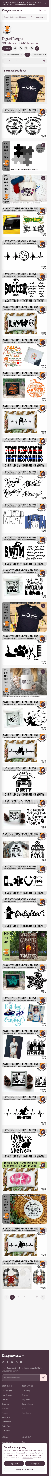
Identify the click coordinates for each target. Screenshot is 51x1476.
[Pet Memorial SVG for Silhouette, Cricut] (24, 814)
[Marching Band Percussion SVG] (24, 1044)
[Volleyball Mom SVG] (24, 518)
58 (37, 1297)
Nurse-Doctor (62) (40, 55)
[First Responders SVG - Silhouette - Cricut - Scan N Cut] (24, 452)
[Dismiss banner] (45, 3)
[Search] (31, 17)
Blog (23, 1408)
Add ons (5, 1408)
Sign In (24, 1442)
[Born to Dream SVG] (24, 485)
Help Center (26, 1413)
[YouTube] (21, 1362)
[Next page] (42, 1297)
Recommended (13, 55)
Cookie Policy (28, 1458)
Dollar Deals (6, 1426)
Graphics (5, 1404)
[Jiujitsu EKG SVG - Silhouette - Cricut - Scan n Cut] (24, 1110)
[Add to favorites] (41, 79)
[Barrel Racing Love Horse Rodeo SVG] (24, 320)
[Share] (37, 48)
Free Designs (7, 1391)
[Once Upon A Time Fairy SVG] (24, 715)
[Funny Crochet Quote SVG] (24, 189)
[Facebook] (20, 48)
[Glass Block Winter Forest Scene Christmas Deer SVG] (24, 1077)
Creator (25, 1395)
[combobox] (16, 17)
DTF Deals (6, 1431)
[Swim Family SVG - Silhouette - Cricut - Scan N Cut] (24, 551)
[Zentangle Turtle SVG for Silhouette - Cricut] (24, 978)
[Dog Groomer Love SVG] (24, 649)
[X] (16, 1362)
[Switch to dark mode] (40, 10)
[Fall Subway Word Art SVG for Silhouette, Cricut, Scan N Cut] (24, 353)
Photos (5, 1413)
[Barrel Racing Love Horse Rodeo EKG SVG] (24, 748)
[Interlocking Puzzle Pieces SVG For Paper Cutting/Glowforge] (24, 156)
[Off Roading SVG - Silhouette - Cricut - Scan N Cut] (24, 781)
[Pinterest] (31, 48)
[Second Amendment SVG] (24, 123)
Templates (6, 1417)
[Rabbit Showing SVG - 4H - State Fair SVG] (24, 1143)
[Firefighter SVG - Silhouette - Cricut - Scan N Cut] (24, 913)
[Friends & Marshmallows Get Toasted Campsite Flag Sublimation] (24, 945)
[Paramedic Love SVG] (24, 880)
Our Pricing (26, 1391)
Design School (27, 1404)
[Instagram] (26, 48)
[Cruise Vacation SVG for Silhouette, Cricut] (24, 1011)
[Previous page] (6, 1297)
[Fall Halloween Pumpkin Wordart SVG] (24, 386)
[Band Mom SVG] (24, 222)
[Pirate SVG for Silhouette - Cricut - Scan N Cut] (24, 847)
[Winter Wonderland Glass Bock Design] (24, 584)
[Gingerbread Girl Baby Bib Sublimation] (24, 1275)
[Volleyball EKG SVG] (24, 255)
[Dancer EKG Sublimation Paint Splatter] (24, 1176)
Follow (7, 48)
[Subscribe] (43, 1377)
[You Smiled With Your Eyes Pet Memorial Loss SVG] (24, 1209)
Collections (6, 1422)
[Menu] (45, 10)
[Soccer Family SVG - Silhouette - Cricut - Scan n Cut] (24, 287)
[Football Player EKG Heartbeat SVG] (24, 419)
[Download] (35, 79)
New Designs (7, 1395)
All (27, 55)
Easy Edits (26, 1400)
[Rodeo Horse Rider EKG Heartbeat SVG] (24, 1242)
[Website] (15, 48)
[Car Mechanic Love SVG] (24, 88)
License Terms (7, 1442)
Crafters (5, 1400)
